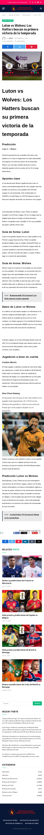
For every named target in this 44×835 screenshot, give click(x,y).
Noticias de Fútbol (10, 820)
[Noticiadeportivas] (22, 8)
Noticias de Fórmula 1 (9, 782)
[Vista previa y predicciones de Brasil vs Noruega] (22, 636)
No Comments (8, 41)
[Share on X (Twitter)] (19, 47)
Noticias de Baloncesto (10, 779)
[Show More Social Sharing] (40, 47)
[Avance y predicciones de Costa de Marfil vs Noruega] (22, 670)
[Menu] (3, 8)
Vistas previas (8, 20)
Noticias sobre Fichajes (10, 792)
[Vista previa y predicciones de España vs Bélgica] (22, 601)
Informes (5, 775)
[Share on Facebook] (7, 47)
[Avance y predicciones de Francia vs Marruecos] (22, 566)
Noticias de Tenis (7, 785)
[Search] (41, 8)
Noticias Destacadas (9, 789)
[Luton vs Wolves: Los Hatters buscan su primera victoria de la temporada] (22, 64)
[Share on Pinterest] (31, 47)
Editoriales (6, 772)
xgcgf (11, 38)
